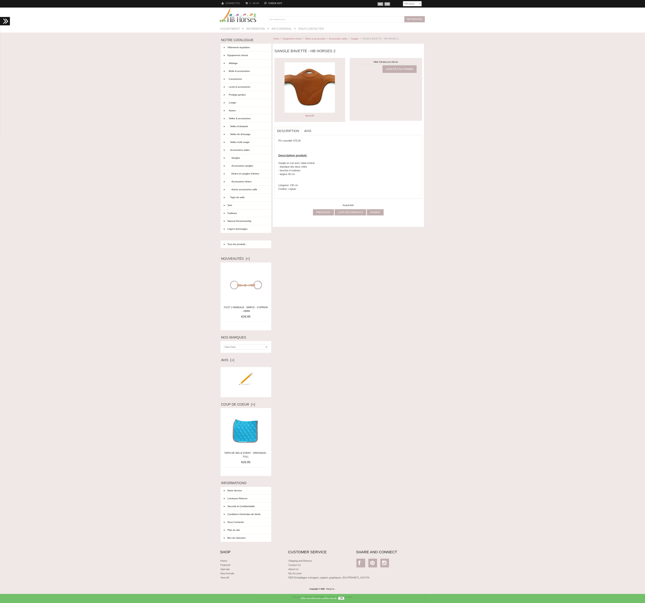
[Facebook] (361, 563)
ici (335, 598)
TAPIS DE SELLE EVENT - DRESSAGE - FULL (245, 455)
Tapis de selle (248, 197)
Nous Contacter (311, 28)
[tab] (316, 129)
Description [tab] (288, 131)
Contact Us (294, 565)
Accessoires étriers (249, 181)
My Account (295, 573)
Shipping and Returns (300, 560)
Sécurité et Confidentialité (241, 506)
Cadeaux (247, 213)
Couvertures (248, 79)
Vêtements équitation (247, 47)
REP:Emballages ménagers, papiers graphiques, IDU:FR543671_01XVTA (328, 577)
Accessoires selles (338, 38)
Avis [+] (227, 360)
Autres (248, 110)
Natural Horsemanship (247, 221)
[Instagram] (384, 563)
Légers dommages (247, 229)
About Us (293, 569)
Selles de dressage (248, 134)
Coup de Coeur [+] (238, 404)
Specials (225, 569)
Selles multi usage (248, 142)
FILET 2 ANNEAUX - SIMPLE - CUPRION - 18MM (246, 309)
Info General (282, 28)
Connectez (232, 3)
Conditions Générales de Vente (244, 514)
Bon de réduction (236, 538)
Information (255, 28)
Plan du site (233, 530)
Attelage (248, 63)
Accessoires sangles (249, 166)
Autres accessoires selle (249, 189)
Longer (248, 102)
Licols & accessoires (248, 87)
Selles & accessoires (315, 38)
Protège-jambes (248, 95)
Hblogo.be (330, 589)
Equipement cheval (292, 38)
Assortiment (230, 28)
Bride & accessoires (248, 71)
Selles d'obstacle (248, 126)
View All (224, 577)
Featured (225, 565)
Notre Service (234, 490)
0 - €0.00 (254, 3)
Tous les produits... (237, 244)
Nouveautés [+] (235, 258)
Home (276, 38)
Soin (247, 205)
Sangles (355, 38)
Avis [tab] (307, 131)
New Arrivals (227, 573)
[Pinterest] (372, 563)
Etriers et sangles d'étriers (249, 173)
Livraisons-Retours (237, 498)
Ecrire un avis (246, 392)
